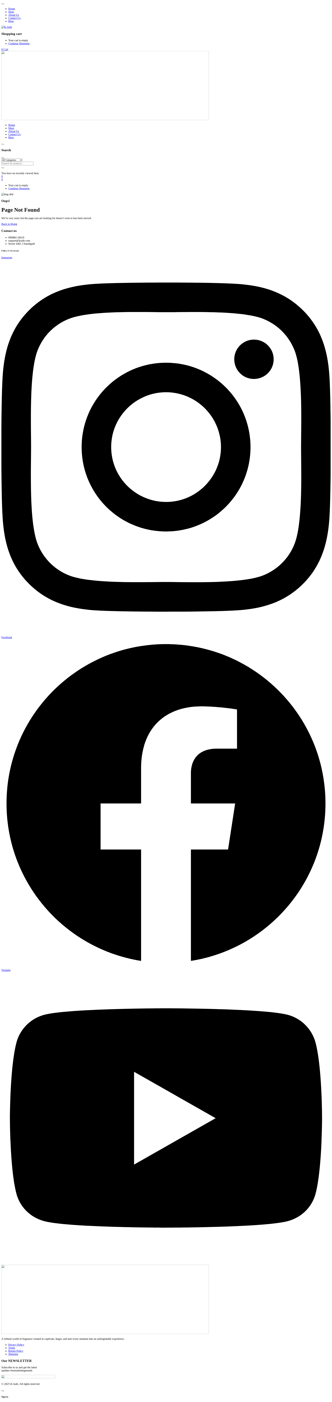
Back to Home (9, 224)
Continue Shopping (19, 43)
